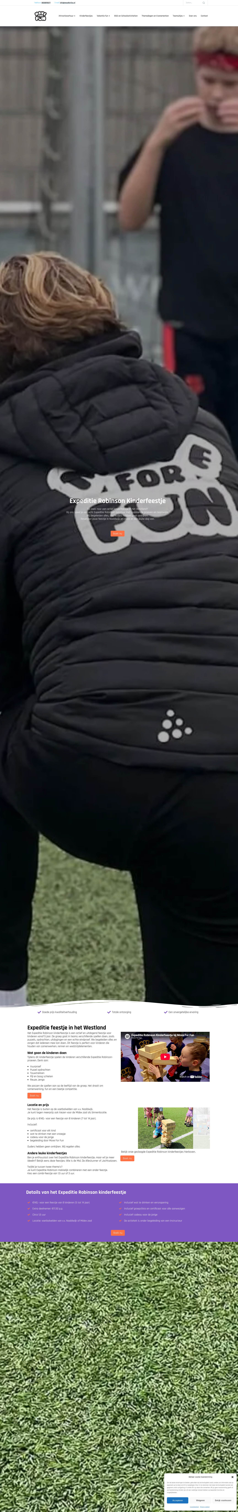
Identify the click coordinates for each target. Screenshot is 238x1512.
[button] (232, 1477)
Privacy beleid (204, 1507)
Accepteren (177, 1500)
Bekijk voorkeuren (223, 1500)
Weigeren (200, 1500)
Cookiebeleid (194, 1507)
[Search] (203, 3)
